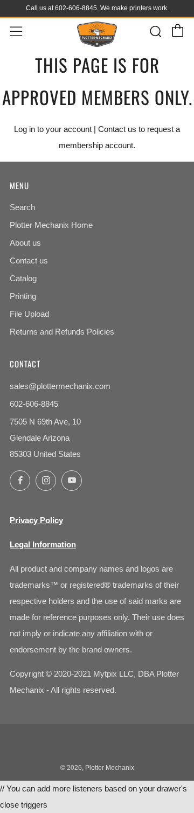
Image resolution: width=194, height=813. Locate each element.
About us (25, 242)
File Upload (29, 313)
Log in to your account (53, 129)
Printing (23, 296)
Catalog (23, 278)
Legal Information (43, 544)
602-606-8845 (34, 403)
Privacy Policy (36, 520)
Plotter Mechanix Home (51, 225)
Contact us (117, 129)
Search (22, 207)
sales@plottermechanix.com (60, 386)
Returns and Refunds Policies (62, 331)
